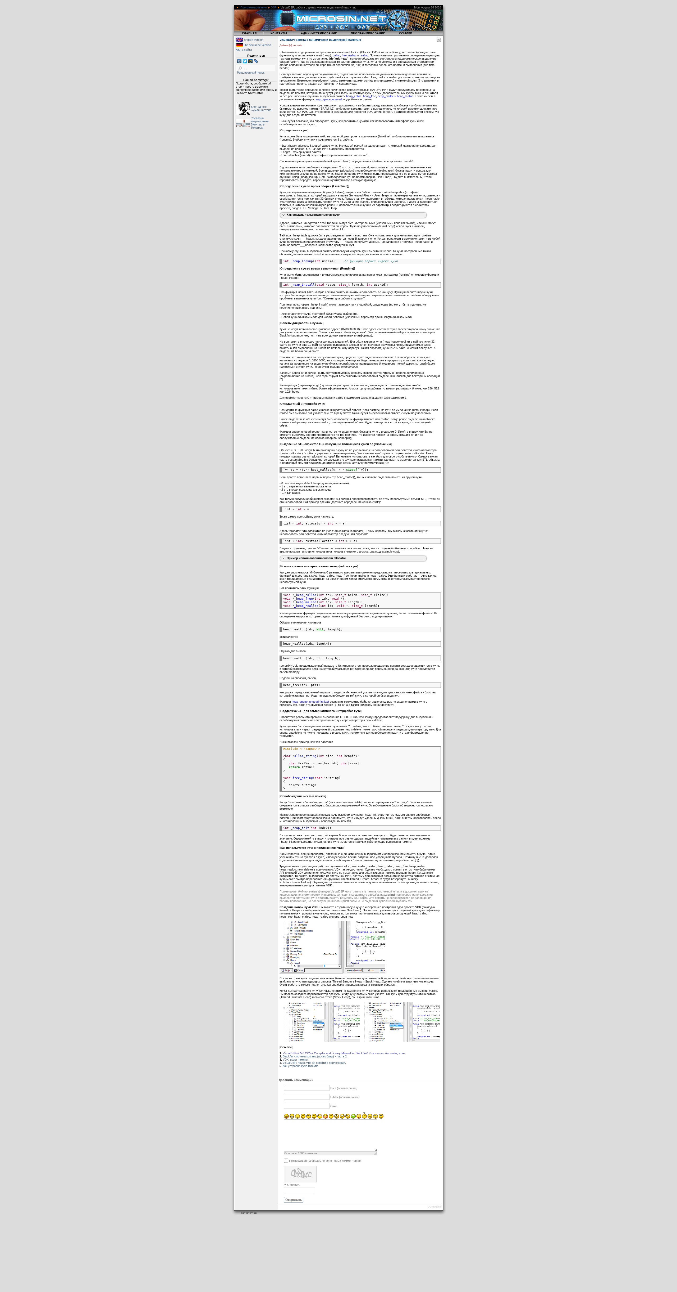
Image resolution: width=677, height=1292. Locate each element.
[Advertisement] (158, 1254)
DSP (274, 7)
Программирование (253, 7)
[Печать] (439, 40)
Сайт (333, 1106)
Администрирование (319, 33)
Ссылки (405, 33)
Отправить (293, 1200)
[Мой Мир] (250, 61)
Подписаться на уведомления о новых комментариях (325, 1160)
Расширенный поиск (250, 72)
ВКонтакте (257, 124)
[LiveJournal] (256, 61)
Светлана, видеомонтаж (260, 119)
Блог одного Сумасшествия (261, 108)
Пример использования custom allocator (316, 558)
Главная (249, 33)
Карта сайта (244, 49)
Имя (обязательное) (344, 1088)
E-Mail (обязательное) (345, 1097)
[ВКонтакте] (239, 61)
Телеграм (257, 127)
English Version (253, 39)
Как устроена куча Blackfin (300, 1065)
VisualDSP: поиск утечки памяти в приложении (314, 1062)
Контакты (279, 33)
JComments (435, 1206)
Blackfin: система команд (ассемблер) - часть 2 (315, 1056)
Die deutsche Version (257, 45)
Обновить (293, 1184)
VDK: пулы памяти (295, 1059)
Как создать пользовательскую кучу (313, 214)
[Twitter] (245, 61)
